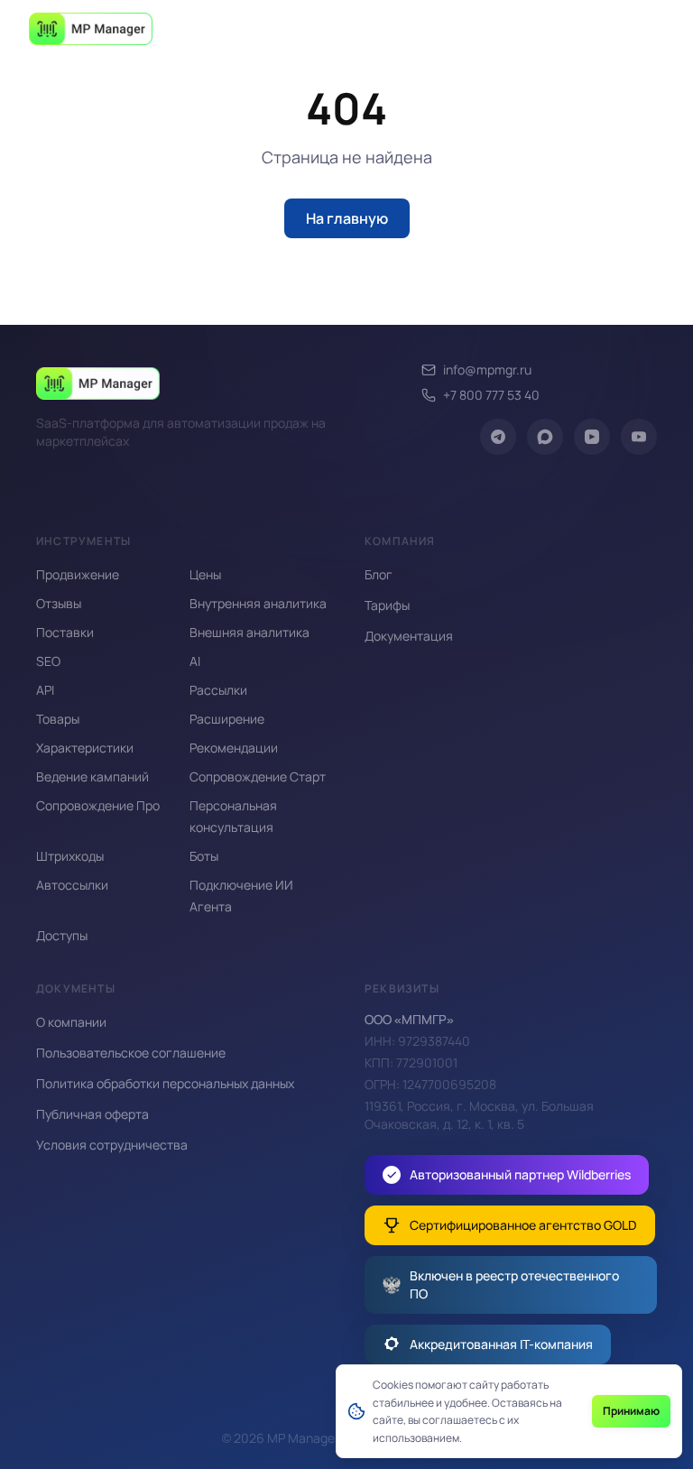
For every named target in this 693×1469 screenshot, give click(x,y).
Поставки (65, 632)
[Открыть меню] (644, 29)
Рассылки (218, 689)
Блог (379, 574)
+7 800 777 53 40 (491, 394)
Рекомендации (233, 747)
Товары (57, 718)
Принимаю (631, 1410)
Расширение (226, 718)
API (45, 689)
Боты (203, 855)
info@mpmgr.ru (487, 369)
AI (194, 661)
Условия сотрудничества (112, 1144)
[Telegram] (498, 437)
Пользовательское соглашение (131, 1052)
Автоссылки (72, 884)
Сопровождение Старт (257, 776)
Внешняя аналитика (249, 632)
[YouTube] (639, 437)
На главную (347, 218)
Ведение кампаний (92, 776)
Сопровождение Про (98, 805)
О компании (71, 1021)
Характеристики (85, 747)
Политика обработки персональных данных (165, 1083)
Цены (205, 574)
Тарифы (387, 605)
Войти (379, 28)
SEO (48, 661)
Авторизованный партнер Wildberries (520, 1174)
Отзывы (58, 603)
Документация (409, 635)
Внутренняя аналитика (258, 603)
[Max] (545, 437)
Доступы (62, 935)
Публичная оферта (92, 1114)
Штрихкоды (70, 855)
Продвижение (77, 574)
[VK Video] (592, 437)
